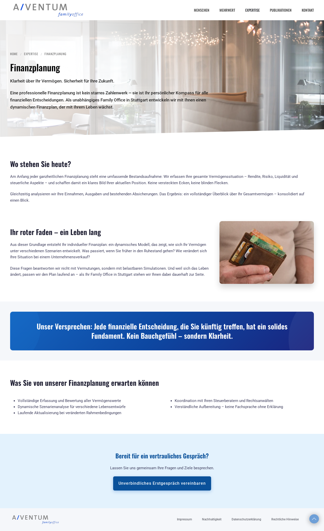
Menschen (201, 10)
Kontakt (308, 10)
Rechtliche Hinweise (285, 519)
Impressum (184, 519)
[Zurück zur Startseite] (48, 10)
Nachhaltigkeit (211, 519)
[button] (314, 518)
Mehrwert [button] (227, 10)
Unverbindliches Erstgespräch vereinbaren (162, 483)
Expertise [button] (252, 10)
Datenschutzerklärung (246, 519)
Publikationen (281, 10)
